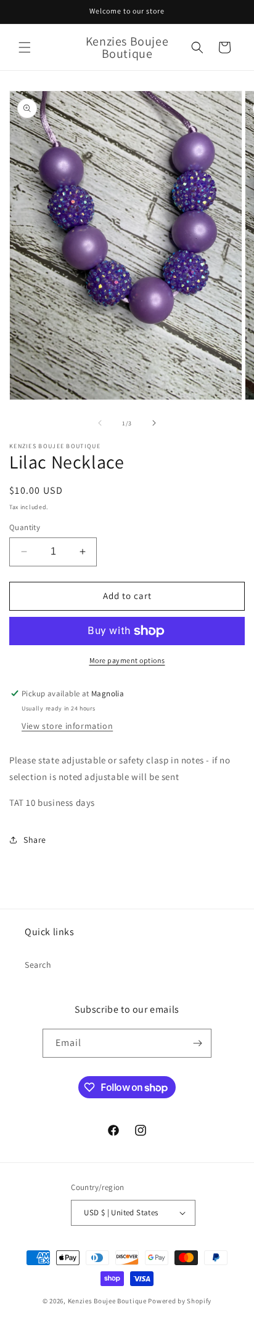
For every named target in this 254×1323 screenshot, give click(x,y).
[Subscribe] (197, 1043)
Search (38, 964)
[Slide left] (99, 422)
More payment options (127, 660)
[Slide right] (154, 422)
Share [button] (34, 839)
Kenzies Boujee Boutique (107, 1301)
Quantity (24, 527)
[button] (24, 47)
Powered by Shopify (179, 1301)
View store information (67, 725)
